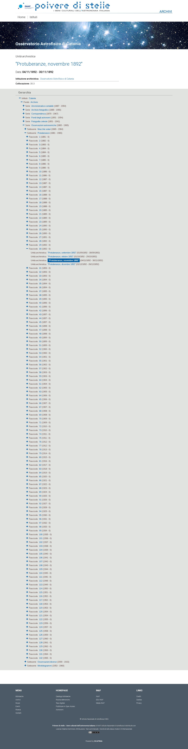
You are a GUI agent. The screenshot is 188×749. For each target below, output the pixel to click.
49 (40, 337)
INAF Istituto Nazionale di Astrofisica (110, 726)
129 (40, 646)
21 (40, 214)
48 (40, 334)
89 (40, 492)
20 (40, 210)
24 (40, 225)
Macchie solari (44, 129)
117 (40, 600)
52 (40, 349)
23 (40, 222)
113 (40, 584)
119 (40, 608)
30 (40, 249)
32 (40, 272)
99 (40, 530)
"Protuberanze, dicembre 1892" (62, 264)
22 (40, 218)
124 (40, 627)
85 (40, 476)
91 (40, 500)
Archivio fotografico (40, 110)
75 (40, 438)
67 (40, 407)
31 (40, 268)
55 (40, 361)
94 (40, 511)
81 (40, 461)
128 (40, 642)
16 (40, 195)
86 (40, 480)
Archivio (34, 102)
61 (40, 384)
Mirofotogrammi (45, 665)
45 (40, 322)
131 (40, 654)
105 (40, 554)
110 (40, 573)
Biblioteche (19, 696)
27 (40, 237)
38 (40, 295)
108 (40, 565)
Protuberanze (44, 133)
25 (40, 229)
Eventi (18, 706)
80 (40, 457)
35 (40, 283)
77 (40, 445)
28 (40, 241)
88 (40, 488)
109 (40, 569)
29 (40, 245)
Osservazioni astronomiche (43, 125)
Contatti (18, 713)
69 (40, 415)
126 (40, 635)
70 (40, 418)
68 (40, 411)
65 (40, 399)
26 (40, 233)
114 (40, 588)
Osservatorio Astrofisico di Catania (57, 78)
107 (40, 561)
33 (40, 276)
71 (40, 422)
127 (40, 638)
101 (40, 538)
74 (40, 434)
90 (40, 496)
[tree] (78, 381)
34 (40, 279)
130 (40, 650)
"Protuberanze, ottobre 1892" (60, 256)
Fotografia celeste (39, 121)
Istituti (33, 17)
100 (40, 534)
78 (40, 449)
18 (40, 202)
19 (40, 206)
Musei (18, 703)
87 (40, 484)
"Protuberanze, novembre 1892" (63, 260)
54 (40, 357)
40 (40, 303)
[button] (20, 97)
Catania (32, 98)
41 (40, 307)
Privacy (139, 703)
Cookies (139, 700)
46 (40, 326)
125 (40, 631)
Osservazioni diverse (47, 662)
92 (40, 503)
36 (40, 287)
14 (40, 187)
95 (40, 515)
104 (40, 550)
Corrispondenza (38, 113)
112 (40, 581)
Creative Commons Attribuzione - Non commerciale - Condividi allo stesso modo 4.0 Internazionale (97, 729)
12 (40, 179)
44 (40, 318)
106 (40, 557)
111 (40, 577)
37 (40, 291)
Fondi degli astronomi (41, 117)
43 (40, 314)
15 (40, 191)
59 (40, 376)
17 (40, 198)
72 (40, 426)
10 (40, 171)
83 (40, 469)
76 (40, 442)
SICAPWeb (98, 741)
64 (40, 395)
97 (40, 523)
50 (40, 341)
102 (40, 542)
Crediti (138, 696)
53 (40, 353)
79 (40, 453)
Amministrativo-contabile (42, 106)
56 (40, 364)
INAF (98, 696)
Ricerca (18, 710)
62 (40, 388)
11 (40, 175)
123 (40, 623)
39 (40, 299)
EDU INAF (99, 700)
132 (40, 658)
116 (40, 596)
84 (40, 472)
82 (40, 465)
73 (40, 430)
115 (40, 592)
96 (40, 519)
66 (40, 403)
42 (40, 310)
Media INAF (100, 703)
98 (40, 527)
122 (40, 619)
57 (40, 368)
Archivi (18, 700)
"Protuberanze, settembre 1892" (62, 252)
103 (40, 546)
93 (40, 507)
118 (40, 604)
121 (40, 615)
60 (40, 380)
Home (21, 17)
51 (40, 345)
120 (40, 611)
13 (40, 183)
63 (40, 391)
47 (40, 330)
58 (40, 372)
